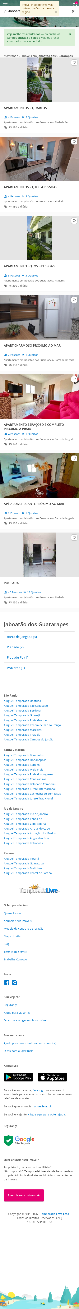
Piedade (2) (15, 647)
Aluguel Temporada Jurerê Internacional (30, 789)
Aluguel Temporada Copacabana (25, 824)
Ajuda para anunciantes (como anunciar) (30, 1043)
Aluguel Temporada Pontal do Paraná (28, 873)
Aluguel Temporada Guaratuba (24, 863)
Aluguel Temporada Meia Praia (24, 769)
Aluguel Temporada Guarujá (22, 715)
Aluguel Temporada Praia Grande (25, 720)
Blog (6, 944)
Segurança (10, 1005)
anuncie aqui (42, 1106)
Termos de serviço (15, 952)
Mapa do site (12, 936)
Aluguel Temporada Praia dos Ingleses (28, 774)
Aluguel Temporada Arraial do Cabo (27, 828)
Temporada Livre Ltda (54, 1214)
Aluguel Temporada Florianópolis (25, 760)
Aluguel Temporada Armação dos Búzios (30, 833)
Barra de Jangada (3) (22, 636)
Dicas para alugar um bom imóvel (25, 1020)
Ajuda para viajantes (17, 1012)
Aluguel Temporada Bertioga (22, 710)
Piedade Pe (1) (17, 657)
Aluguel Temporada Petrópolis (23, 843)
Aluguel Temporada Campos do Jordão (28, 739)
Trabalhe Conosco (15, 959)
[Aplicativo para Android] (21, 1080)
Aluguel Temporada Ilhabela (22, 734)
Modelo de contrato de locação (23, 928)
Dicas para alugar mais (18, 1051)
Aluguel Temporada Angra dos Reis (26, 838)
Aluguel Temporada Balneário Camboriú (30, 784)
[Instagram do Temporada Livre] (15, 983)
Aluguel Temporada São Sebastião (26, 705)
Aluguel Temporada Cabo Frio (23, 819)
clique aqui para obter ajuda (46, 1114)
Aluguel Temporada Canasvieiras (25, 779)
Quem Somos (12, 913)
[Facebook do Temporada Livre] (8, 983)
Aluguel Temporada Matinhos (23, 868)
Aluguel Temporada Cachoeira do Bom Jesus (32, 793)
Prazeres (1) (16, 668)
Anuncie (18, 921)
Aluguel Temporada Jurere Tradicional (28, 798)
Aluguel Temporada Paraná (21, 858)
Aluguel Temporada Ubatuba (22, 701)
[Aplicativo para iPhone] (54, 1080)
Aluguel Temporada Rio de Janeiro (26, 814)
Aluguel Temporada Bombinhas (24, 755)
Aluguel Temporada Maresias (23, 730)
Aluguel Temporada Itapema (22, 765)
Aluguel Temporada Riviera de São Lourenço (32, 725)
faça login (39, 1090)
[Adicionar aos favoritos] (74, 62)
